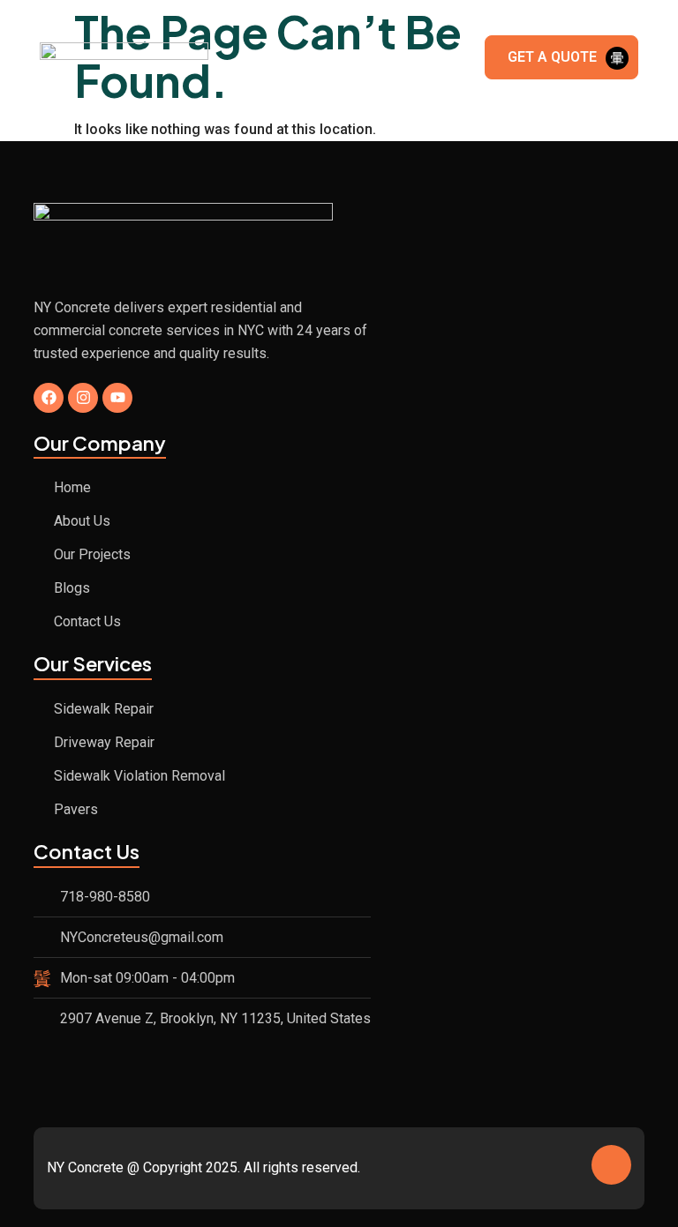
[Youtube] (117, 398)
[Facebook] (49, 398)
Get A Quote (552, 57)
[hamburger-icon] (438, 58)
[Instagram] (83, 398)
